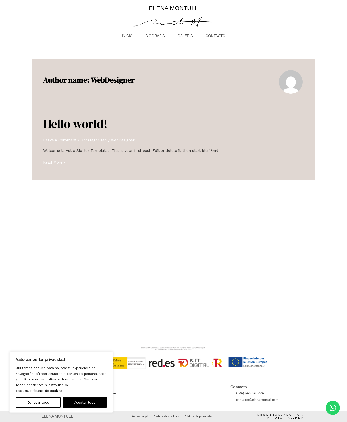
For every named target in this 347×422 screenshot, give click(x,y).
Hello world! (75, 124)
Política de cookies (166, 416)
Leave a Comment (59, 140)
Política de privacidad (198, 416)
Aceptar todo (85, 402)
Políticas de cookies (46, 390)
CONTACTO (215, 36)
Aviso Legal (140, 416)
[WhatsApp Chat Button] (333, 408)
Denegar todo (38, 402)
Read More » (54, 162)
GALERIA (185, 36)
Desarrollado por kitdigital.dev (280, 416)
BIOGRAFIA (155, 36)
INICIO (127, 36)
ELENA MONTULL (173, 8)
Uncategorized (93, 140)
